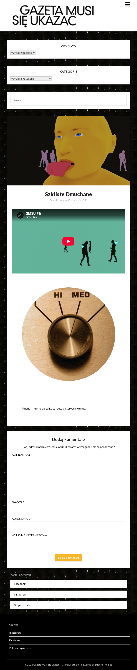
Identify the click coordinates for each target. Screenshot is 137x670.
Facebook (20, 583)
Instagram (20, 594)
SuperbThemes (103, 664)
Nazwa (18, 502)
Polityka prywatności (20, 648)
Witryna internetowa (29, 535)
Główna (13, 624)
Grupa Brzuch (22, 605)
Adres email (22, 518)
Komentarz (22, 454)
